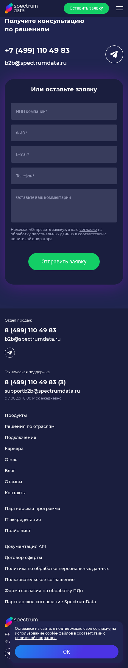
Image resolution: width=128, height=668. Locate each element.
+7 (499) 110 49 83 (37, 50)
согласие (88, 229)
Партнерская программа (32, 508)
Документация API (25, 546)
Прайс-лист (18, 530)
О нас (11, 459)
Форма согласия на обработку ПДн (44, 590)
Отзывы (13, 481)
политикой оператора (31, 239)
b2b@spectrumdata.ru (36, 63)
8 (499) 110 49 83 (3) (35, 382)
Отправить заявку (64, 261)
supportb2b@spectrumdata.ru (42, 391)
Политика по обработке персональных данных (57, 568)
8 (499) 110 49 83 (30, 330)
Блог (10, 470)
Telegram (114, 54)
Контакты (15, 492)
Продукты (16, 415)
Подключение (20, 437)
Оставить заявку (86, 8)
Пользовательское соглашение (40, 579)
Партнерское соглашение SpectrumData (50, 601)
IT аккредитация (23, 519)
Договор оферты (23, 557)
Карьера (14, 448)
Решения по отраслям (29, 426)
